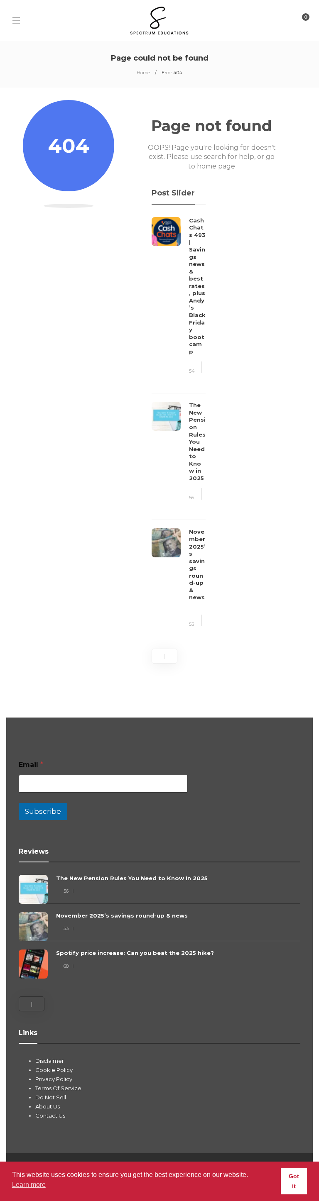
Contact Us (50, 1115)
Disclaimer (49, 1060)
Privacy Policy (53, 1079)
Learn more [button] (29, 1184)
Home (143, 73)
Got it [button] (294, 1181)
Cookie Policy (54, 1070)
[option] (179, 427)
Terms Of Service (58, 1088)
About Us (47, 1106)
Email (31, 765)
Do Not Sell (50, 1097)
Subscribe (43, 811)
